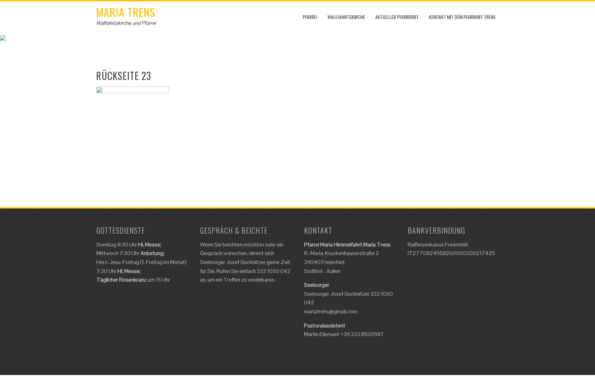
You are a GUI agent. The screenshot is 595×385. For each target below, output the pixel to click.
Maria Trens (125, 12)
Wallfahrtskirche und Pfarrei (126, 23)
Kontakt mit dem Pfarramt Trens (462, 16)
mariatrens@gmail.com (330, 311)
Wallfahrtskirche (346, 16)
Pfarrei (310, 16)
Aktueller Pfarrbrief (397, 16)
